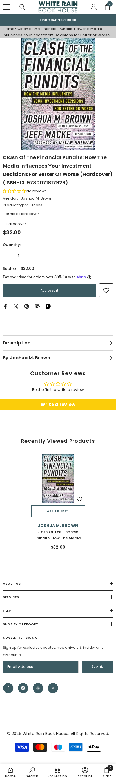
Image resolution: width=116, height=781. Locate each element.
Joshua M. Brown (37, 198)
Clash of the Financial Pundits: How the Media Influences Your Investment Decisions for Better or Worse (58, 535)
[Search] (22, 7)
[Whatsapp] (48, 306)
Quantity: (12, 244)
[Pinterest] (26, 306)
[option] (58, 20)
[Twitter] (16, 306)
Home (8, 28)
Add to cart (50, 291)
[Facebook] (5, 306)
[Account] (94, 7)
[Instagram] (23, 688)
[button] (14, 191)
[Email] (37, 306)
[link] (106, 290)
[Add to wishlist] (79, 499)
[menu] (6, 7)
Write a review (58, 404)
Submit (97, 666)
